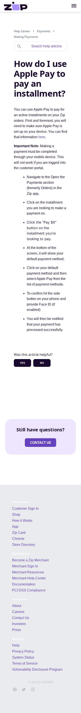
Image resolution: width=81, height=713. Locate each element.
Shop (16, 514)
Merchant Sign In (25, 566)
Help (15, 645)
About (16, 606)
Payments (43, 31)
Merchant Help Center (29, 578)
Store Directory (23, 544)
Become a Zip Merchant (30, 560)
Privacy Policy (23, 651)
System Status (23, 657)
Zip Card (18, 532)
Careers (18, 612)
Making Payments (26, 37)
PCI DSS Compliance (29, 590)
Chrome (18, 538)
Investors (19, 624)
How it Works (22, 520)
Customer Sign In (25, 508)
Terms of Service (25, 663)
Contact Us (20, 618)
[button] (40, 442)
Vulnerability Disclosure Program (37, 669)
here (41, 137)
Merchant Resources (28, 572)
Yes (22, 362)
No (42, 362)
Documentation (23, 584)
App (15, 526)
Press (16, 630)
